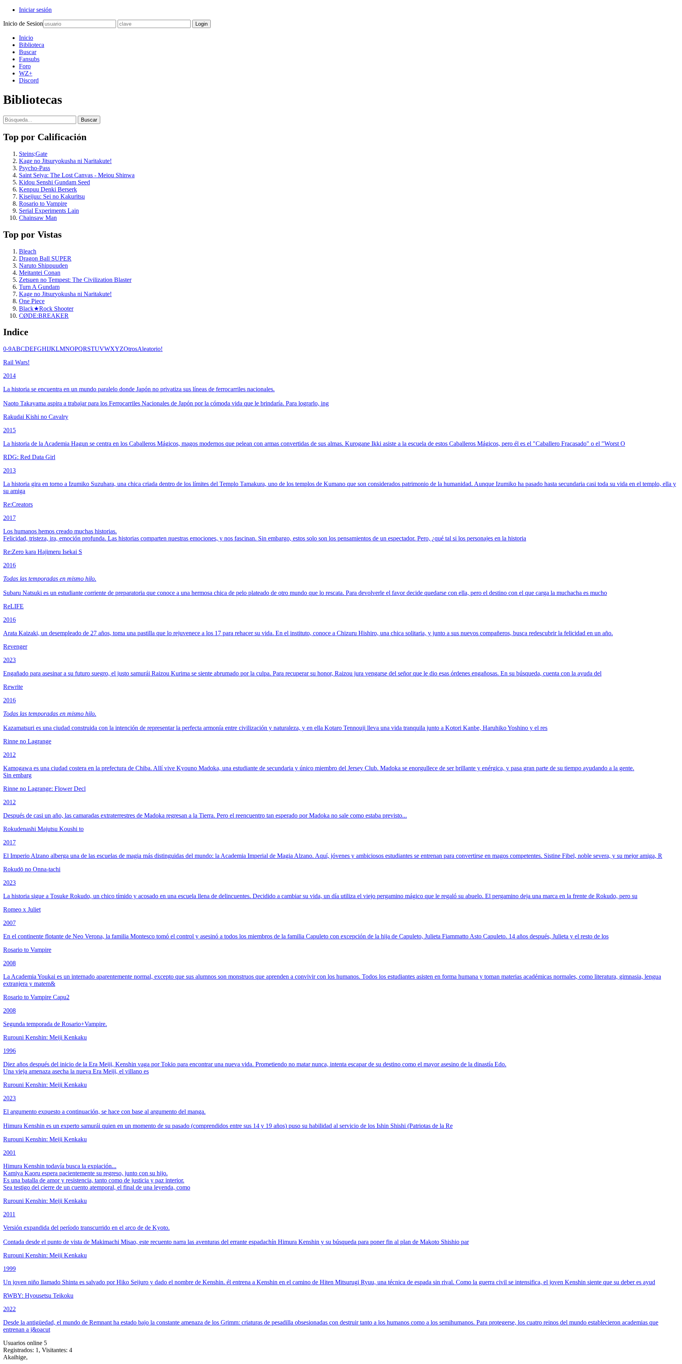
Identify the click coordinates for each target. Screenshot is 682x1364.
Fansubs (29, 59)
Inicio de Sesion (23, 23)
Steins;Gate (33, 153)
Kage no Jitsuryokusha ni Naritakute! (65, 161)
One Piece (32, 301)
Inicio (26, 37)
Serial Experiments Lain (49, 210)
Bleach (27, 251)
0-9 (7, 348)
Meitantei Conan (39, 272)
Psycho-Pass (34, 168)
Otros (130, 348)
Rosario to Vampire (43, 203)
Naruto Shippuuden (43, 265)
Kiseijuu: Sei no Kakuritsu (52, 196)
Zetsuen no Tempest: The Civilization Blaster (75, 279)
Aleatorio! (150, 348)
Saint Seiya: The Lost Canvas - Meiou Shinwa (77, 175)
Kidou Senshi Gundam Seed (54, 182)
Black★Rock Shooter (46, 308)
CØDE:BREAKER (44, 315)
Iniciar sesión (35, 9)
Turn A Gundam (39, 286)
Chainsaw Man (38, 217)
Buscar (27, 52)
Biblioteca (31, 44)
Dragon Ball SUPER (45, 258)
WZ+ (25, 73)
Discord (29, 80)
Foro (25, 66)
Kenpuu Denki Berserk (48, 189)
